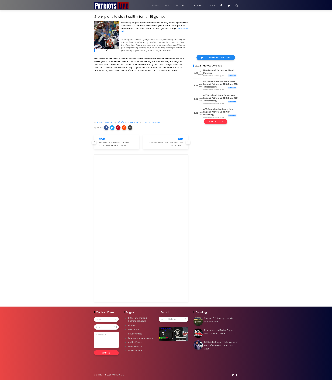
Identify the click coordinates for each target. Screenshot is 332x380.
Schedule (155, 5)
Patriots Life (118, 375)
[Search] (236, 5)
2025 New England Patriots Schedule (137, 319)
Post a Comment (152, 122)
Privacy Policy (135, 333)
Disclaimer (133, 329)
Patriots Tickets (215, 121)
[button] (106, 127)
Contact (132, 325)
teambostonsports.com (140, 338)
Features (180, 5)
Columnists (197, 5)
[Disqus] (141, 193)
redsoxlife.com (135, 346)
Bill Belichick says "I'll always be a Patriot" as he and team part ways (220, 345)
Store (212, 5)
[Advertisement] (141, 99)
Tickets (167, 5)
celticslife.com (135, 342)
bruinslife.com (135, 350)
